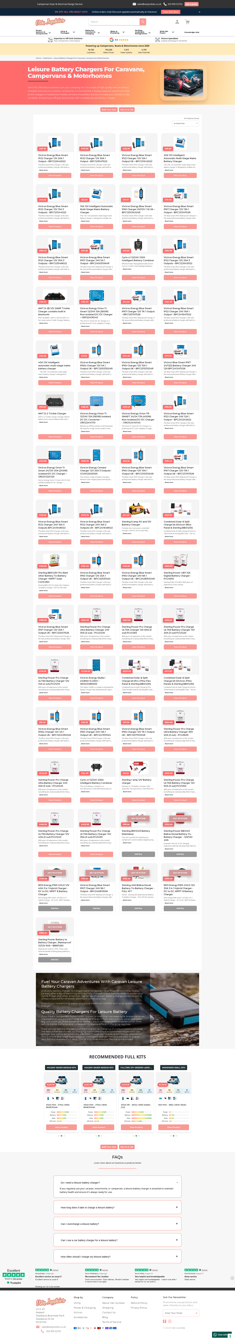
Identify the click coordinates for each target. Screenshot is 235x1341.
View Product (54, 175)
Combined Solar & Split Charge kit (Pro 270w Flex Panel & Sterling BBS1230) (136, 681)
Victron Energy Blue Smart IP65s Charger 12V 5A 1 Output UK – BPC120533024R (96, 365)
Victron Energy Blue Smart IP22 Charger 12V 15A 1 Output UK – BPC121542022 (137, 158)
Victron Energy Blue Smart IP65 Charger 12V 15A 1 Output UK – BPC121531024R (137, 365)
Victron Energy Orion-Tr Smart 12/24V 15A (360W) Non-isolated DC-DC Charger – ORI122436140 (96, 313)
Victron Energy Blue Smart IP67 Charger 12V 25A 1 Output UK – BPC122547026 (53, 630)
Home (38, 58)
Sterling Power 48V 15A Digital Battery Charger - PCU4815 (177, 576)
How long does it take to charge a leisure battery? (88, 1207)
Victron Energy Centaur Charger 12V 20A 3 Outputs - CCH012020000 (96, 470)
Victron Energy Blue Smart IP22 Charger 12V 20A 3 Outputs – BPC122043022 (179, 260)
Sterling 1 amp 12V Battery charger (136, 781)
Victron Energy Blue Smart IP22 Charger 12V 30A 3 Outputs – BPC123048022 (53, 260)
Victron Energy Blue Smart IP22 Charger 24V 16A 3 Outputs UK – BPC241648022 (96, 524)
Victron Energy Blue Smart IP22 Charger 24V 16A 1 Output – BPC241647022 (179, 311)
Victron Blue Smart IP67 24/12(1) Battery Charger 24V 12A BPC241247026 (180, 365)
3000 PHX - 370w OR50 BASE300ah (57, 1106)
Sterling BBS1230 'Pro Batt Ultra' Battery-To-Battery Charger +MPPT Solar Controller (53, 577)
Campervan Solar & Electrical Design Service (60, 4)
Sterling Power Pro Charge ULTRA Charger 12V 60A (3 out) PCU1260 (137, 630)
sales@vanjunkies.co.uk (149, 4)
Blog (105, 1317)
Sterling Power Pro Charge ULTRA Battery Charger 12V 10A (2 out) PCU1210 (53, 681)
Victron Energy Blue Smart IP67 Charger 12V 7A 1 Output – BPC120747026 (138, 311)
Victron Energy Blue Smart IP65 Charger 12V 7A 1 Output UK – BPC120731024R (138, 732)
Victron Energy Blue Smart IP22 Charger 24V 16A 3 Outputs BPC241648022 (53, 524)
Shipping (108, 1307)
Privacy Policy (139, 1307)
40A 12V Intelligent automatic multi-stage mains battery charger (54, 365)
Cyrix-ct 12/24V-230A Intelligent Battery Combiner (96, 781)
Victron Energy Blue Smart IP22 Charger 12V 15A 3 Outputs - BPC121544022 (53, 209)
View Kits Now (170, 11)
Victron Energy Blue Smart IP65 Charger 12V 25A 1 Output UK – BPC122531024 (95, 576)
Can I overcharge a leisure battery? (80, 1224)
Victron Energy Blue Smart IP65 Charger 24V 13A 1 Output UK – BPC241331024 (95, 732)
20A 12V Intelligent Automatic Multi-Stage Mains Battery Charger (180, 158)
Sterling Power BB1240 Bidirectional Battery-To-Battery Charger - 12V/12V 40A (178, 835)
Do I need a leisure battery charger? (80, 1182)
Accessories (80, 1317)
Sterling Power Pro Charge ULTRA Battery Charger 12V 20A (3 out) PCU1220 (179, 630)
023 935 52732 (175, 4)
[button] (43, 32)
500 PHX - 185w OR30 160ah (172, 1105)
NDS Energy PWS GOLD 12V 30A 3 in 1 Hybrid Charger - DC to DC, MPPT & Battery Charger (179, 890)
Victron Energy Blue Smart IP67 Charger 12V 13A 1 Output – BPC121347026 (179, 209)
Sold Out (138, 854)
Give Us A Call (126, 109)
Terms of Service (111, 1322)
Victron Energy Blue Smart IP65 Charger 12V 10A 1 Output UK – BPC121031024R (138, 470)
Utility (77, 1303)
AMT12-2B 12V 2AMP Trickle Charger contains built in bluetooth (54, 311)
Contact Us (108, 1312)
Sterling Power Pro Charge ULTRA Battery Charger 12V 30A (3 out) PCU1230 (95, 834)
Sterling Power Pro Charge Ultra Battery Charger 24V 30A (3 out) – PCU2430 (95, 630)
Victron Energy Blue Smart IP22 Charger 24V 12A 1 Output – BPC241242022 (179, 416)
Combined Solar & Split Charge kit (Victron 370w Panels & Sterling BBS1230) (179, 681)
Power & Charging (85, 1307)
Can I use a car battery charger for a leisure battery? (89, 1240)
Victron (78, 1312)
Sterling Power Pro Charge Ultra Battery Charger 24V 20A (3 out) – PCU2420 (53, 783)
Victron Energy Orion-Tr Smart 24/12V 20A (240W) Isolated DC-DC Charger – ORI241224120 (52, 472)
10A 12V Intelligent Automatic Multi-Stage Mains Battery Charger (96, 209)
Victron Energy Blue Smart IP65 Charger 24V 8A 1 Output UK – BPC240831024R (138, 576)
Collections (47, 58)
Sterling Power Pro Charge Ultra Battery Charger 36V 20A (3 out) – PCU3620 (179, 732)
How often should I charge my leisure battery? (86, 1256)
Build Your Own (109, 109)
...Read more (43, 170)
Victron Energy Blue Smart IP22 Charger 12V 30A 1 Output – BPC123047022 (95, 158)
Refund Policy (139, 1303)
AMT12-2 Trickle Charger (52, 413)
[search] (143, 21)
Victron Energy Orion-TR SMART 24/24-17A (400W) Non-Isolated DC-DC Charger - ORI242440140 (138, 418)
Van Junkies (178, 1328)
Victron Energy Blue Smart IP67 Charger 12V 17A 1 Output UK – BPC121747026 (179, 470)
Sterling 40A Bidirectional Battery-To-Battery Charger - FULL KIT (138, 888)
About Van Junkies (113, 1303)
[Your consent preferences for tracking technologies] (230, 1336)
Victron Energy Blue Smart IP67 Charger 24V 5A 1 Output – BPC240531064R (95, 260)
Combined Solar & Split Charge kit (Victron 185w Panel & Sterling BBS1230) (178, 524)
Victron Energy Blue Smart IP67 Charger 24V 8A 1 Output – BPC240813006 (95, 888)
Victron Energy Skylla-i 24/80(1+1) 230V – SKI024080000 (92, 681)
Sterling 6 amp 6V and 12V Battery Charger (136, 523)
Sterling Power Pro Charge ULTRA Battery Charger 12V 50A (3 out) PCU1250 (179, 783)
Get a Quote (191, 4)
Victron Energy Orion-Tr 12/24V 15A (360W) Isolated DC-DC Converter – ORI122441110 (95, 418)
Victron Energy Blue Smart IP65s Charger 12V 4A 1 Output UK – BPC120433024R (54, 732)
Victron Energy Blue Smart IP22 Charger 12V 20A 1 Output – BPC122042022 (53, 158)
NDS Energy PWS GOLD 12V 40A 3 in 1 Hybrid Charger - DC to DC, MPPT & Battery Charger (53, 890)
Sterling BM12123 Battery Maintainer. (136, 832)
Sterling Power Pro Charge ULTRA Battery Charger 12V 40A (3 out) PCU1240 (53, 834)
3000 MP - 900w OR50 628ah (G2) (135, 1106)
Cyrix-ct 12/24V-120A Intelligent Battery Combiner (138, 259)
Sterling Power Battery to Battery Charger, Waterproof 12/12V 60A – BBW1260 (54, 942)
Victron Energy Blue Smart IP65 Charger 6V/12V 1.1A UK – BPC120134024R (138, 209)
